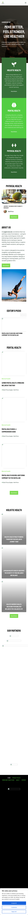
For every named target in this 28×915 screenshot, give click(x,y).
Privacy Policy (16, 778)
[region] (14, 901)
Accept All (14, 903)
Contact (23, 780)
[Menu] (25, 2)
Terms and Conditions (8, 780)
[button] (25, 315)
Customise (14, 907)
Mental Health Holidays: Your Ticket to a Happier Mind (14, 334)
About (18, 780)
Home (9, 778)
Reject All (14, 911)
